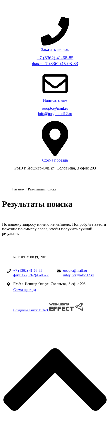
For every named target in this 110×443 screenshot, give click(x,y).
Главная (18, 189)
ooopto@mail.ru (55, 108)
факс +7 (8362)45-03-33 (55, 63)
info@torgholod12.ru (55, 113)
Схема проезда (24, 290)
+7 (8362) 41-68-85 (55, 57)
